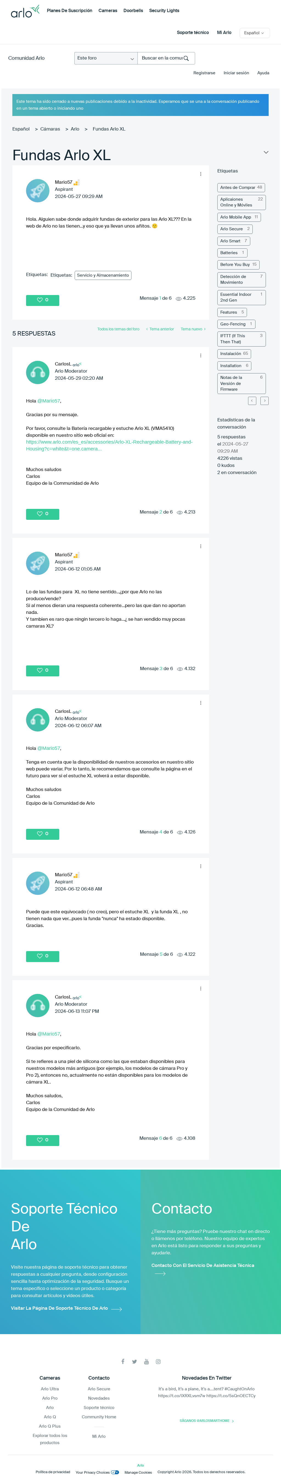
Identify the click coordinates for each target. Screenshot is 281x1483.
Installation (230, 366)
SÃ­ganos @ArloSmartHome (204, 1421)
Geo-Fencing (233, 324)
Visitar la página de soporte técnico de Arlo (59, 1308)
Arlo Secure (231, 229)
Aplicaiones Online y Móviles (236, 202)
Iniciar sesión (236, 73)
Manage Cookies (138, 1473)
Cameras (108, 11)
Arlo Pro (50, 1398)
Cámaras (50, 129)
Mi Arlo (224, 33)
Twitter (134, 1361)
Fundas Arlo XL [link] (109, 129)
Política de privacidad (53, 1472)
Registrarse (204, 73)
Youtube (146, 1361)
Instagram (158, 1361)
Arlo (75, 129)
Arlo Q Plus (50, 1426)
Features (228, 312)
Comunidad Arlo (26, 58)
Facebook (122, 1361)
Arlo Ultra (50, 1389)
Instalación (230, 354)
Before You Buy (235, 265)
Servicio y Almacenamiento (103, 275)
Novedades (99, 1398)
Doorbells (133, 11)
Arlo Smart (230, 241)
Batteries (229, 253)
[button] (200, 173)
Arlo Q (50, 1417)
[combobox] (166, 58)
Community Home (99, 1417)
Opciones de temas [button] (266, 153)
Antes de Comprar (237, 188)
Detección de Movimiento (233, 280)
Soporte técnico (193, 33)
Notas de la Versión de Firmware (231, 384)
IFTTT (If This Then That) (232, 339)
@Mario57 (48, 401)
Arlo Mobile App (235, 217)
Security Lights (164, 11)
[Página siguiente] (264, 401)
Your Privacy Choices (93, 1473)
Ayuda (263, 73)
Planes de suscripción (69, 11)
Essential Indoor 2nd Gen (235, 297)
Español (21, 129)
